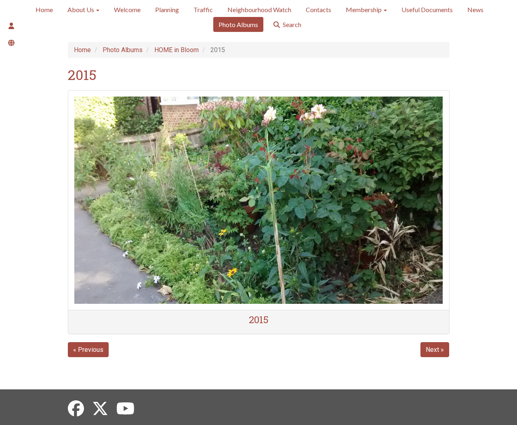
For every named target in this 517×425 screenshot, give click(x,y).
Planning (167, 9)
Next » (435, 349)
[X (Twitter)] (100, 409)
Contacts (318, 9)
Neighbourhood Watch (259, 9)
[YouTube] (125, 409)
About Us (81, 9)
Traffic (203, 9)
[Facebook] (76, 409)
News (475, 9)
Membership (364, 9)
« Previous (88, 349)
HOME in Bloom (176, 50)
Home (44, 9)
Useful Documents (427, 9)
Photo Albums (238, 24)
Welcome (127, 9)
